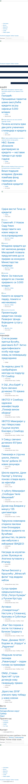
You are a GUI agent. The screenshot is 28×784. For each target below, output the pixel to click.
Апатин (3, 708)
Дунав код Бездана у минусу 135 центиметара (13, 509)
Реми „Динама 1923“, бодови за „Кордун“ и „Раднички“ (14, 643)
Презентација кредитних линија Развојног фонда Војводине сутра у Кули (12, 319)
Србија (6, 114)
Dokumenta (19, 737)
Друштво (7, 238)
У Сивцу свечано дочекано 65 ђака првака (12, 442)
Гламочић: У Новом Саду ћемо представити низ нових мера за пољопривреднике (13, 229)
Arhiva (11, 737)
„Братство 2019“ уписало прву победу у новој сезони (14, 694)
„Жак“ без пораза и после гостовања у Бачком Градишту (12, 628)
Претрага (2, 38)
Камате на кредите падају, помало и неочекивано (12, 299)
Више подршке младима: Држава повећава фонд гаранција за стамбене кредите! (12, 177)
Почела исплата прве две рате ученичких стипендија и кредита (14, 127)
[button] (2, 333)
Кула (11, 328)
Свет (2, 716)
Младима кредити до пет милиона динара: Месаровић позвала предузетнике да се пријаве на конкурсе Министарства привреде (14, 255)
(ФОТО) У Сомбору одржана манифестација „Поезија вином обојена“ (12, 406)
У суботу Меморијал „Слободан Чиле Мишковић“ (13, 494)
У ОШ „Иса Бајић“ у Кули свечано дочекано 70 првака (13, 388)
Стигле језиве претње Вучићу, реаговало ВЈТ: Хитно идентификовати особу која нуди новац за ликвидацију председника (14, 348)
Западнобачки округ (10, 711)
